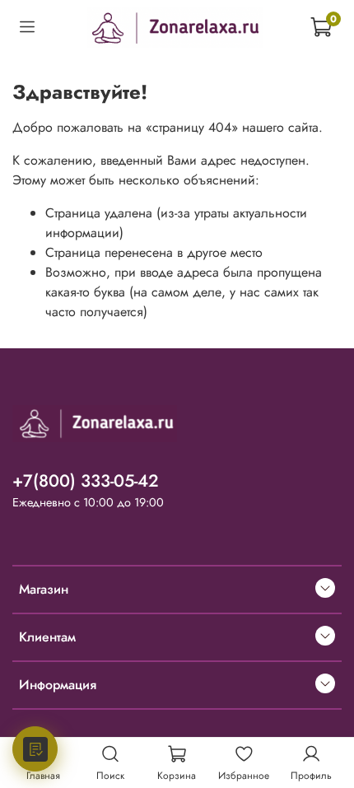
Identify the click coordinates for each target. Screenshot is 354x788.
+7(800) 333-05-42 (85, 481)
